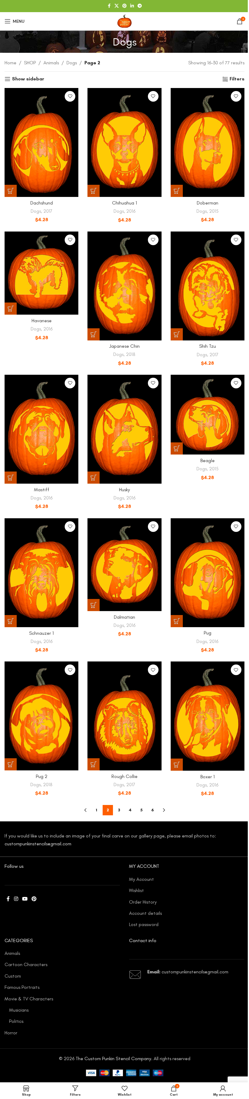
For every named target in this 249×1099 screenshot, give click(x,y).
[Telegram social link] (140, 6)
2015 (214, 211)
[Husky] (124, 429)
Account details (145, 913)
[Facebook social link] (109, 6)
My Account (141, 879)
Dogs (72, 63)
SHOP (30, 63)
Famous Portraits (22, 987)
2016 (130, 211)
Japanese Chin (124, 346)
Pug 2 (41, 776)
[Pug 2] (41, 715)
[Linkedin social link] (132, 6)
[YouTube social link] (24, 899)
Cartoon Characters (26, 964)
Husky (124, 489)
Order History (143, 902)
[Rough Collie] (124, 715)
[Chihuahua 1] (124, 142)
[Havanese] (41, 273)
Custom (13, 976)
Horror (11, 1033)
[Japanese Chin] (124, 286)
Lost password (144, 924)
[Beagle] (207, 415)
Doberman (207, 203)
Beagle (207, 460)
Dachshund (41, 203)
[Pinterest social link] (124, 6)
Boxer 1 (207, 776)
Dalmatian (124, 617)
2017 (47, 211)
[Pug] (207, 572)
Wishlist (136, 890)
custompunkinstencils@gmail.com (38, 844)
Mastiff (41, 489)
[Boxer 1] (207, 716)
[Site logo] (124, 21)
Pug (207, 633)
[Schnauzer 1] (41, 572)
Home (10, 63)
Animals (51, 63)
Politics (16, 1021)
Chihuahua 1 (124, 203)
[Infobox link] (186, 975)
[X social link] (117, 6)
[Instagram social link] (16, 899)
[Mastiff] (41, 429)
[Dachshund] (41, 142)
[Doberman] (207, 142)
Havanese (42, 320)
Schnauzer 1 (41, 633)
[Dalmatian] (124, 564)
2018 (130, 354)
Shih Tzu (207, 346)
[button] (11, 191)
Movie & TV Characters (29, 999)
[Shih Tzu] (207, 286)
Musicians (19, 1010)
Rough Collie (124, 776)
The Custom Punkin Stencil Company (113, 1058)
